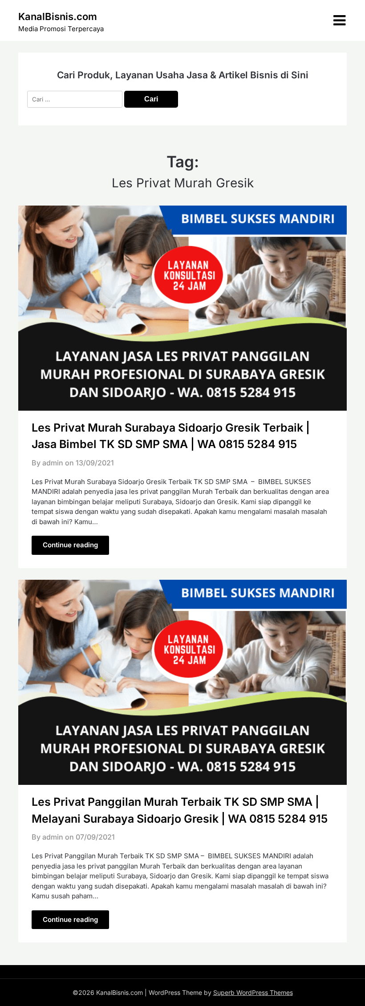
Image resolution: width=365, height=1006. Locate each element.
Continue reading (70, 545)
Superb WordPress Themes (253, 992)
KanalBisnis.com (57, 16)
